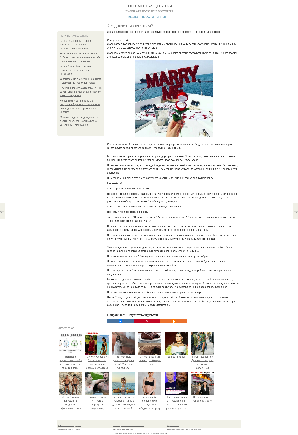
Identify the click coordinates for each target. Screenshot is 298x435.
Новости (148, 16)
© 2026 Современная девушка (69, 426)
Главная (133, 16)
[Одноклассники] (173, 321)
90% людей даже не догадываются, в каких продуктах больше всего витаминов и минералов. (80, 121)
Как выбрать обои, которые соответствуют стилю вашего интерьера (76, 70)
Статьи (161, 16)
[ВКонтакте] (120, 321)
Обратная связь (173, 426)
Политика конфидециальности (124, 429)
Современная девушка (149, 6)
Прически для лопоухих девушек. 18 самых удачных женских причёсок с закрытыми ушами (81, 92)
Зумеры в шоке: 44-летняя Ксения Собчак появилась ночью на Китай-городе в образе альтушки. (80, 57)
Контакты (116, 426)
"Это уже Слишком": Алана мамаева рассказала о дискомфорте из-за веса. (75, 45)
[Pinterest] (147, 321)
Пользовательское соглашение (132, 426)
